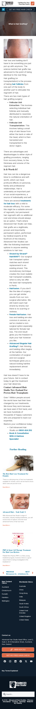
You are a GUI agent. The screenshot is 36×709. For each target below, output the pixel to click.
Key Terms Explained (10, 671)
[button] (3, 9)
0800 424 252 (25, 430)
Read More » (6, 487)
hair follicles (18, 84)
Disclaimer (7, 702)
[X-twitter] (26, 661)
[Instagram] (10, 661)
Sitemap (22, 702)
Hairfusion (14, 288)
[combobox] (18, 694)
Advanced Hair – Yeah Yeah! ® (14, 512)
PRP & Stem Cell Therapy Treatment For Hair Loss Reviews (17, 551)
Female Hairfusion (17, 314)
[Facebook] (4, 661)
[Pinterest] (20, 661)
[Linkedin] (15, 661)
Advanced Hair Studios (17, 700)
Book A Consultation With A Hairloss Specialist (19, 436)
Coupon (15, 702)
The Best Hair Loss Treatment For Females (15, 475)
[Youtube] (31, 661)
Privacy (30, 700)
